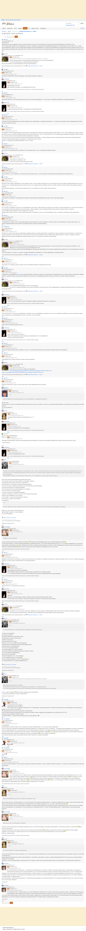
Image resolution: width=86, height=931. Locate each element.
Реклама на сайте (17, 929)
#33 (8, 458)
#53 (3, 901)
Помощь (4, 929)
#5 (2, 101)
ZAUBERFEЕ (6, 226)
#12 (3, 189)
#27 (2, 376)
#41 (3, 672)
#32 (3, 445)
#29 (3, 409)
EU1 (6, 459)
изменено (34, 58)
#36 (3, 562)
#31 (8, 432)
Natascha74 (17, 274)
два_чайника (7, 718)
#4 (2, 91)
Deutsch (82, 28)
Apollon (6, 387)
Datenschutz (9, 929)
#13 (3, 199)
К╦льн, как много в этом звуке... (10, 517)
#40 (3, 616)
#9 (2, 151)
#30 (8, 418)
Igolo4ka (6, 69)
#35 (3, 551)
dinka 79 (5, 39)
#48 (3, 785)
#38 (3, 587)
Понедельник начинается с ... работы (27, 31)
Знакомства (9, 28)
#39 (3, 602)
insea (6, 410)
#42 (3, 698)
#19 (3, 277)
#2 (2, 67)
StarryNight (7, 527)
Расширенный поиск (70, 25)
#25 (3, 351)
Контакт (23, 929)
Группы (8, 22)
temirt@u (6, 699)
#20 (3, 293)
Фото (15, 28)
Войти (3, 19)
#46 (3, 755)
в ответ (11, 58)
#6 (8, 113)
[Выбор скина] (82, 929)
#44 (3, 736)
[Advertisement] (40, 9)
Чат (29, 28)
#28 (3, 386)
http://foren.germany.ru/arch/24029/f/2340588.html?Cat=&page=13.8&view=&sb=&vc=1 (22, 372)
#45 (8, 746)
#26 (3, 361)
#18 (3, 266)
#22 (3, 316)
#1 (2, 52)
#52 (3, 884)
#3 (2, 77)
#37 (2, 577)
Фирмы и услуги (35, 28)
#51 (3, 862)
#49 (3, 810)
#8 (2, 142)
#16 (3, 238)
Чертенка (7, 79)
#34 (3, 525)
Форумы (20, 28)
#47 (2, 767)
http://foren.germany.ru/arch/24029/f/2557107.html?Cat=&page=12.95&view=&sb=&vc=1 (31, 370)
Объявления (43, 28)
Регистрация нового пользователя (13, 19)
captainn (7, 863)
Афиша (4, 28)
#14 (3, 214)
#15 (3, 225)
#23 (3, 326)
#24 (3, 341)
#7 (2, 124)
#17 (2, 256)
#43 (3, 717)
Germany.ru (4, 31)
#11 (3, 175)
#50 (3, 837)
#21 (8, 305)
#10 (3, 165)
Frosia (6, 54)
